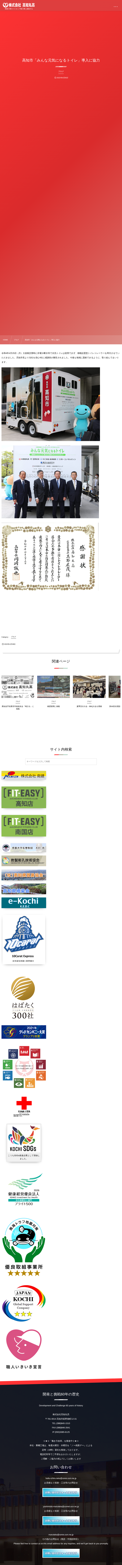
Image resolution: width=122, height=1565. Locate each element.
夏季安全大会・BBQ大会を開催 (89, 706)
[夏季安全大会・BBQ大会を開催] (89, 687)
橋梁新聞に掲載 (53, 706)
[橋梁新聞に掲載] (53, 687)
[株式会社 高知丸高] (18, 5)
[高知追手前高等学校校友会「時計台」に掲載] (17, 687)
